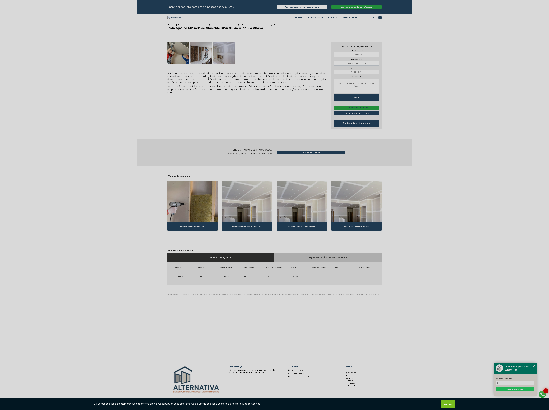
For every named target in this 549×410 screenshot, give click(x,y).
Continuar (448, 404)
